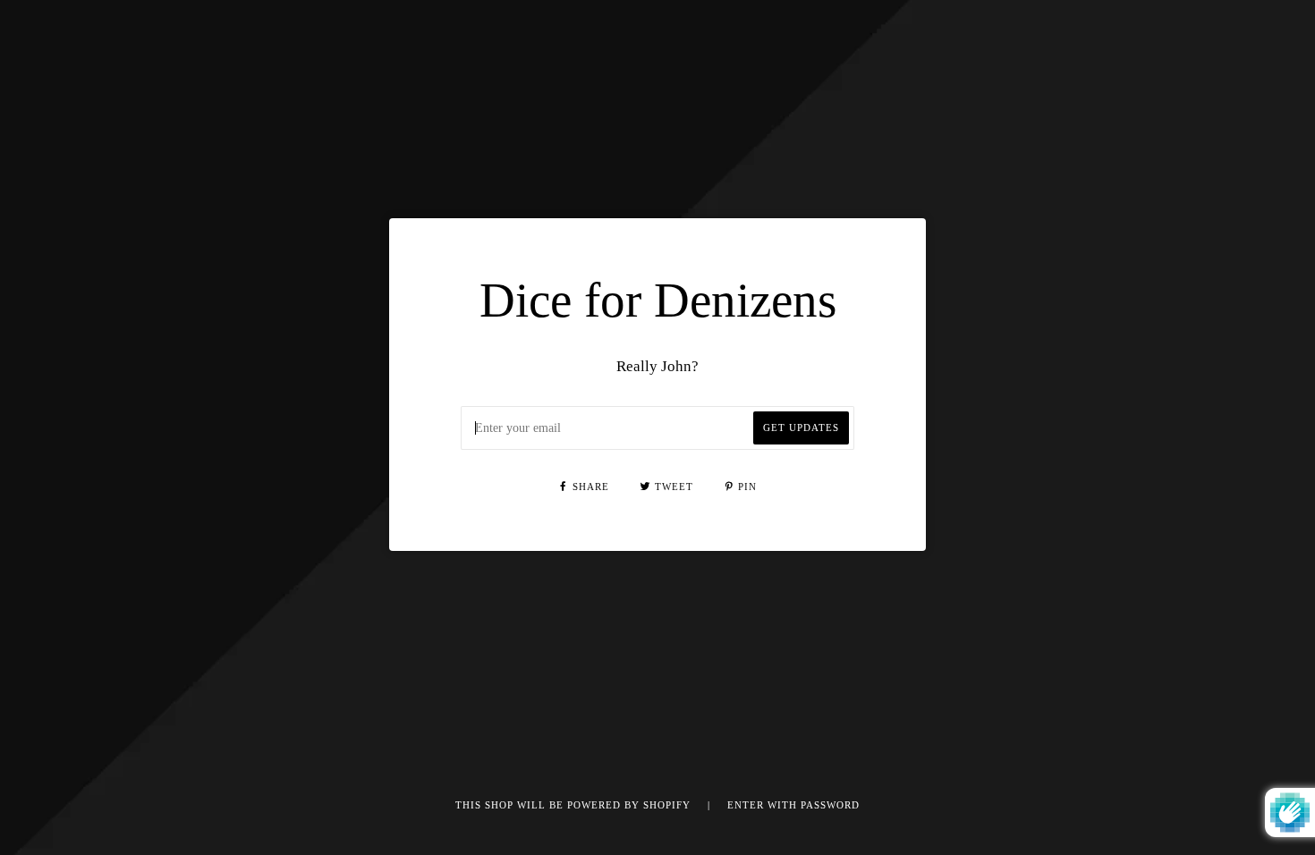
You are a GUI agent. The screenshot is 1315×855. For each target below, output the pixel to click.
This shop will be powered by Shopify (574, 805)
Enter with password (793, 805)
